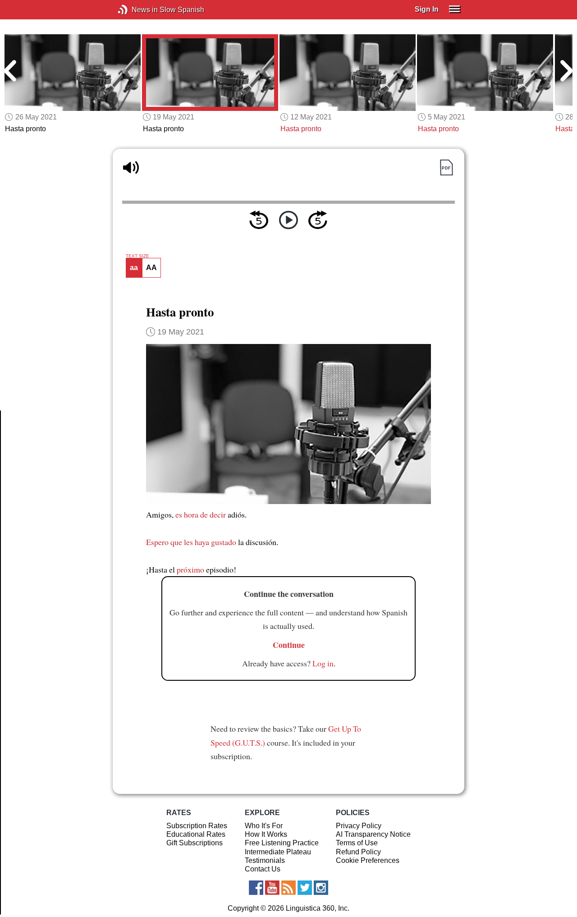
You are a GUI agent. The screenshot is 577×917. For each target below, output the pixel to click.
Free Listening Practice (282, 843)
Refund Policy (358, 852)
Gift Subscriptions (194, 843)
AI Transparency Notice (373, 834)
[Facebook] (256, 887)
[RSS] (288, 887)
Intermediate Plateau (278, 852)
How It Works (266, 834)
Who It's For (264, 826)
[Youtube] (272, 887)
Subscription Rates (196, 826)
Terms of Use (357, 843)
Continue (289, 645)
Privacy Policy (358, 826)
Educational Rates (195, 834)
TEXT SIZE (137, 256)
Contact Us (262, 869)
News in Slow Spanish (136, 10)
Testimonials (265, 860)
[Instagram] (321, 887)
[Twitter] (305, 887)
